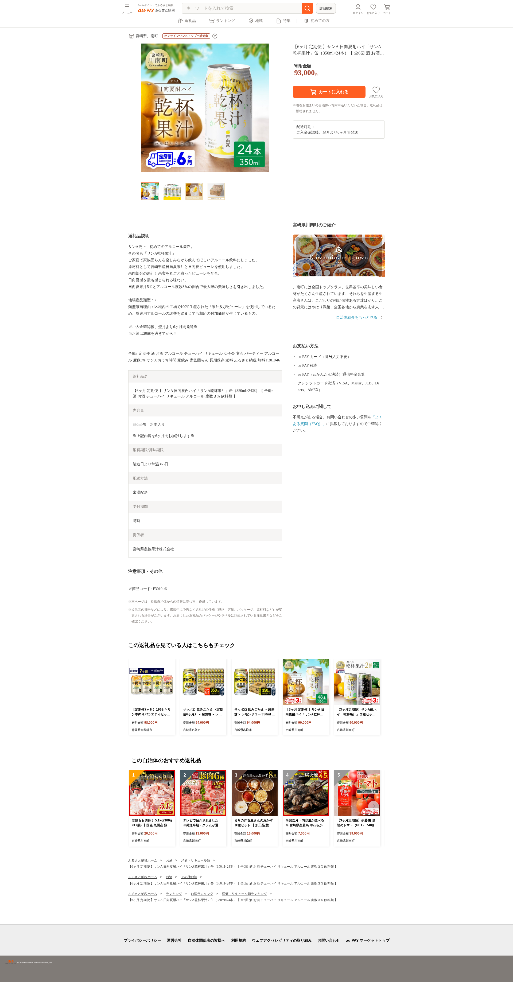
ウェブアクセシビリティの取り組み (282, 940)
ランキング (225, 21)
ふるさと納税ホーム (142, 860)
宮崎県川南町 (147, 36)
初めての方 (320, 21)
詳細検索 (326, 8)
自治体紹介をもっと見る (356, 317)
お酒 (169, 860)
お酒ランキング (202, 894)
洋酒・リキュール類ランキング (244, 894)
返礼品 (190, 21)
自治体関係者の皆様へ (206, 940)
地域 (259, 21)
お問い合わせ (329, 940)
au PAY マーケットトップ (368, 940)
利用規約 (238, 940)
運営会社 (174, 940)
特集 (286, 21)
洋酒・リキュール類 (195, 860)
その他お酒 (189, 877)
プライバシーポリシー (142, 940)
